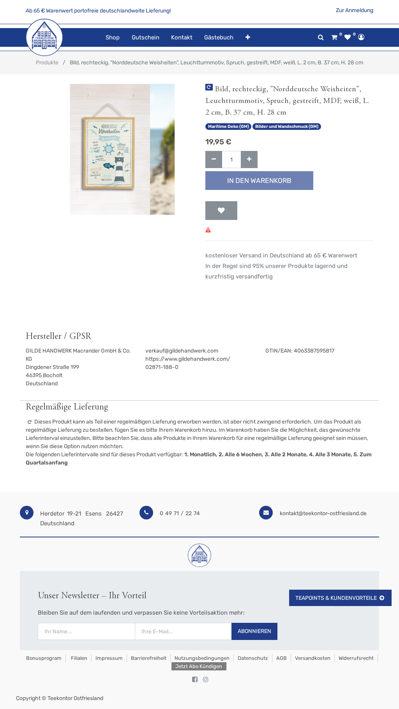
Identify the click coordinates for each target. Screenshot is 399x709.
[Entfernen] (213, 159)
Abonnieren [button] (254, 631)
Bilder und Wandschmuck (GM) (286, 126)
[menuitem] (112, 38)
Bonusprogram (43, 658)
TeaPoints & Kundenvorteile (336, 598)
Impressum (109, 658)
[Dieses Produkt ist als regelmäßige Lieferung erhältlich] (209, 87)
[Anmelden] (361, 37)
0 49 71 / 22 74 (180, 513)
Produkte (47, 62)
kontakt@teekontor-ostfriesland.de (323, 513)
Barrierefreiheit (148, 658)
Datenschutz (253, 658)
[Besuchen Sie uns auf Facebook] (195, 680)
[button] (247, 38)
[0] (334, 37)
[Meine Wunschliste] (347, 37)
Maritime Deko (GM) (228, 126)
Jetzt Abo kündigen (198, 666)
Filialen (78, 658)
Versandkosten (312, 658)
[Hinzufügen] (249, 159)
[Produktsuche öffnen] (321, 37)
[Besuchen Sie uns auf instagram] (205, 680)
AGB (281, 658)
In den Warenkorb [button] (259, 180)
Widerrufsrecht (356, 658)
